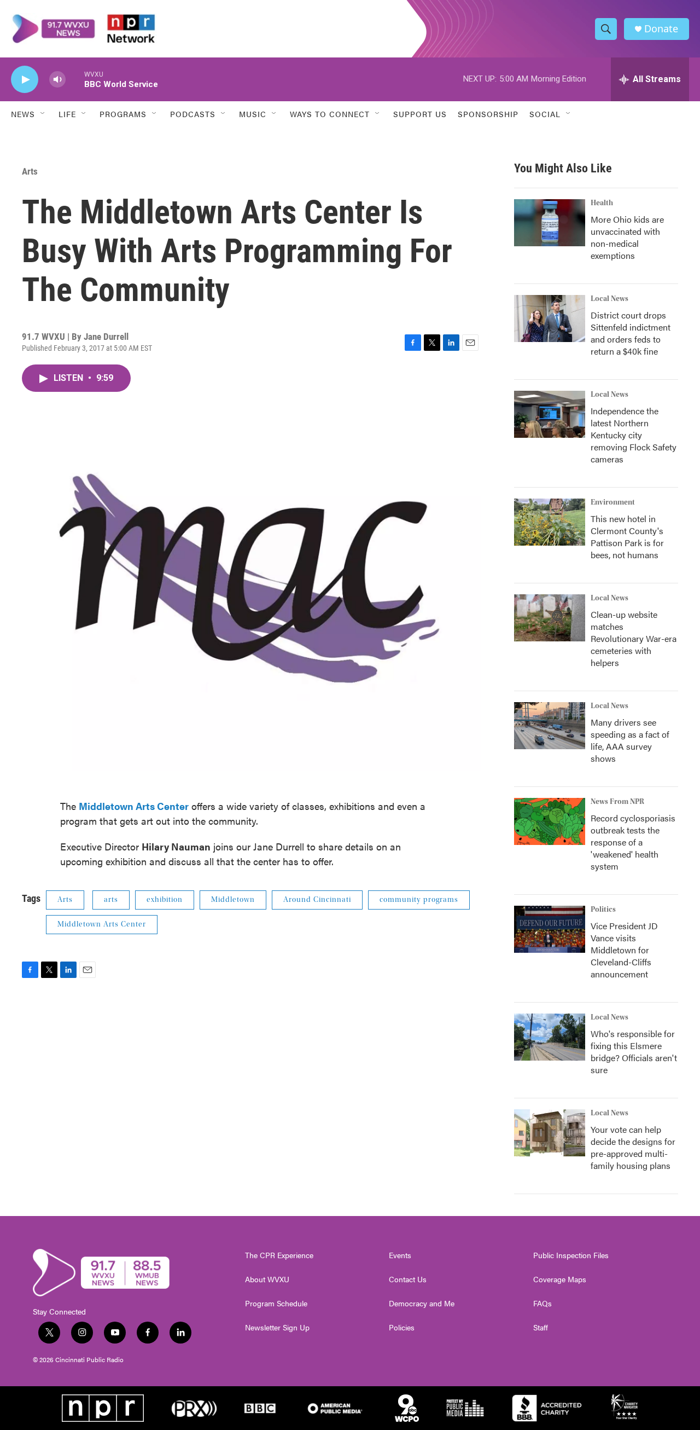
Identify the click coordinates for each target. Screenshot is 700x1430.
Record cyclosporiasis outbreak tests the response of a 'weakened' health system (633, 842)
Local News (609, 298)
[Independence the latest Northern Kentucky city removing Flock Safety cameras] (549, 414)
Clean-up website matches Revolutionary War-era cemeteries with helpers (633, 638)
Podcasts (192, 113)
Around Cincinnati (317, 899)
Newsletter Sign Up (277, 1327)
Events (400, 1255)
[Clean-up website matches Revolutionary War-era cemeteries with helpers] (549, 617)
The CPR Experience (279, 1255)
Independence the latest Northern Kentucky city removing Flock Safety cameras (633, 434)
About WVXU (267, 1279)
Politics (603, 909)
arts (111, 899)
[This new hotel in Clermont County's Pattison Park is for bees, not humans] (549, 522)
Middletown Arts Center (101, 924)
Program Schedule (276, 1303)
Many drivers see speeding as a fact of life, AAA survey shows (630, 740)
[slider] (75, 79)
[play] (24, 79)
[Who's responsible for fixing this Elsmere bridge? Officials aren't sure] (549, 1037)
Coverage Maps (559, 1279)
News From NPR (617, 801)
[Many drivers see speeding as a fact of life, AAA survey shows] (549, 725)
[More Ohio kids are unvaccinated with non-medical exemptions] (549, 222)
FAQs (542, 1303)
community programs (419, 899)
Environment (613, 502)
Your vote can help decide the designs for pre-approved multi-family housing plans (633, 1147)
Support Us (420, 113)
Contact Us (408, 1279)
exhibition (165, 899)
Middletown (233, 899)
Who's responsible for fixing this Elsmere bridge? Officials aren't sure (634, 1051)
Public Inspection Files (571, 1255)
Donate (661, 28)
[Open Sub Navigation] (43, 113)
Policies (402, 1327)
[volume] (57, 79)
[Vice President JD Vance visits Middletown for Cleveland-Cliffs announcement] (549, 929)
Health (602, 203)
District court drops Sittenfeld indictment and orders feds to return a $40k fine (630, 333)
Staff (540, 1327)
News (23, 113)
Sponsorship (488, 113)
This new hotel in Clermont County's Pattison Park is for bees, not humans (627, 536)
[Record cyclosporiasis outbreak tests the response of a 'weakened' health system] (549, 821)
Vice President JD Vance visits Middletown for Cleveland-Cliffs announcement (624, 949)
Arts (30, 171)
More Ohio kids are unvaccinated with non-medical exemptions (627, 237)
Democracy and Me (421, 1303)
